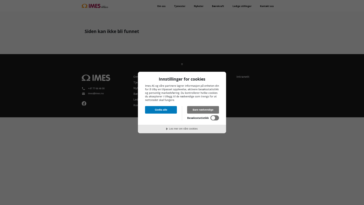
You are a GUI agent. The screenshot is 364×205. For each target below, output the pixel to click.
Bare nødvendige (203, 109)
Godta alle (161, 109)
